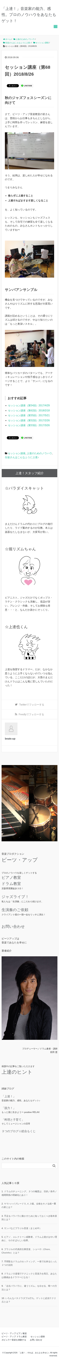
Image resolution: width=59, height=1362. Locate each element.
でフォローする (31, 704)
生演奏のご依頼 (15, 910)
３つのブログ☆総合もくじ (19, 1131)
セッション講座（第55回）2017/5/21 (29, 415)
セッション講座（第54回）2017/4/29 (29, 405)
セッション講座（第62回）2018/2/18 (29, 410)
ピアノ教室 (11, 877)
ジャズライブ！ (15, 897)
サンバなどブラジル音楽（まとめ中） (23, 1228)
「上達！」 (9, 1096)
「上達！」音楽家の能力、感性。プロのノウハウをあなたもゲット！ (29, 14)
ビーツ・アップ (20, 860)
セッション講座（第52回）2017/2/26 (29, 420)
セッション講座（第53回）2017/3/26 (29, 425)
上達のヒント (17, 1072)
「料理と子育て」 (13, 1119)
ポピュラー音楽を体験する (14, 1340)
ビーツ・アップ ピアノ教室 (14, 1333)
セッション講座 (16, 453)
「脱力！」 (9, 1108)
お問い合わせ (13, 926)
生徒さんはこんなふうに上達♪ (22, 457)
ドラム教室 (11, 883)
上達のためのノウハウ (39, 453)
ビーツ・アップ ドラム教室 (14, 1336)
